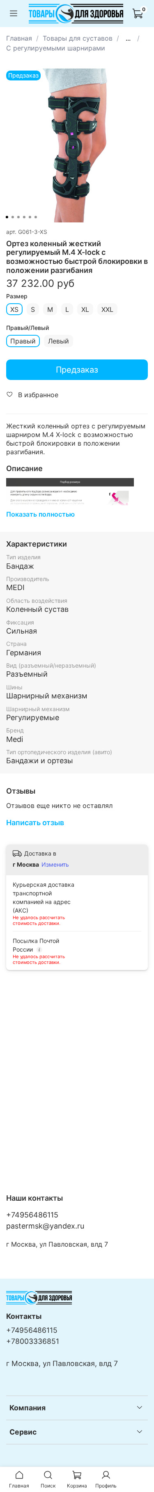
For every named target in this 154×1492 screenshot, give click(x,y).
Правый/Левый (27, 328)
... (128, 38)
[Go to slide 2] (12, 217)
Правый (23, 341)
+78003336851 (32, 1341)
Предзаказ (77, 370)
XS (14, 309)
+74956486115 (32, 1215)
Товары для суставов (78, 38)
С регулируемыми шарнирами (55, 48)
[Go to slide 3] (18, 217)
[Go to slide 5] (29, 217)
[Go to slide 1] (6, 217)
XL (85, 309)
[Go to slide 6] (35, 217)
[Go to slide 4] (24, 217)
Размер (17, 296)
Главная (19, 38)
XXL (107, 309)
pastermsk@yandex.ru (45, 1226)
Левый (58, 341)
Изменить (55, 864)
